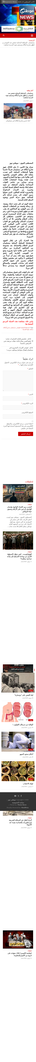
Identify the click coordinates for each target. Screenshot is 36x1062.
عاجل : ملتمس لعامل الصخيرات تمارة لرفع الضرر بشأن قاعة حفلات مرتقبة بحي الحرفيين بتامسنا (17, 341)
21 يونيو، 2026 (28, 958)
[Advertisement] (18, 69)
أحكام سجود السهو (26, 754)
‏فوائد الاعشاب (28, 784)
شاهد (31, 329)
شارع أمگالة (6, 327)
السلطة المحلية (25, 327)
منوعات (30, 670)
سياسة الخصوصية (18, 802)
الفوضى (18, 327)
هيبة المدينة (26, 329)
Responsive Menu (10, 2)
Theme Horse (21, 805)
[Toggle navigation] (32, 35)
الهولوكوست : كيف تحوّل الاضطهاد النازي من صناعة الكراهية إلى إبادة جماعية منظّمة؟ (19, 556)
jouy (24, 101)
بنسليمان (13, 327)
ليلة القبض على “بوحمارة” (23, 695)
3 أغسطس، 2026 (27, 514)
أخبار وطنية (30, 90)
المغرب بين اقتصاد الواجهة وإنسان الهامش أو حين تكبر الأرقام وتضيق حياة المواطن (19, 509)
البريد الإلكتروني (27, 403)
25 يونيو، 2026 (28, 827)
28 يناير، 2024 (29, 757)
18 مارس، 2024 (28, 727)
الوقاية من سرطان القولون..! (22, 725)
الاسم (30, 394)
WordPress (25, 807)
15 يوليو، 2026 (28, 561)
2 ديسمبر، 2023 (28, 786)
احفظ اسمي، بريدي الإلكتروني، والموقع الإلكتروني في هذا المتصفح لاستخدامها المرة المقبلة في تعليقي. (18, 426)
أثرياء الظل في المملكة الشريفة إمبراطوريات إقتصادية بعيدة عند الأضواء (20, 822)
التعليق (30, 369)
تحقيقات (29, 481)
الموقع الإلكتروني (27, 412)
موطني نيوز (31, 21)
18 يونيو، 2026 (29, 698)
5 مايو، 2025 (29, 101)
